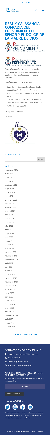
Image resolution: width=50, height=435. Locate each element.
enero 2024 (9, 196)
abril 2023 (9, 215)
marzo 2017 (9, 323)
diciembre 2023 (11, 200)
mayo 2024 (9, 189)
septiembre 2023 (11, 207)
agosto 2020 (10, 289)
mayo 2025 (9, 174)
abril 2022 (9, 237)
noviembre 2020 (11, 282)
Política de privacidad (22, 431)
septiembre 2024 (11, 185)
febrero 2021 (10, 274)
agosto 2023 (10, 211)
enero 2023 (9, 219)
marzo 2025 (10, 177)
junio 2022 (9, 230)
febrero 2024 (10, 192)
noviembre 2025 (11, 170)
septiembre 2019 (11, 315)
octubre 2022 (10, 222)
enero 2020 (9, 308)
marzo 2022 (9, 241)
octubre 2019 (10, 312)
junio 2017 (9, 319)
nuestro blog (31, 334)
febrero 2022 (10, 245)
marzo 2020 (10, 300)
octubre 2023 (10, 204)
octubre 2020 (10, 286)
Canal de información (14, 394)
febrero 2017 (10, 327)
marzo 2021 (9, 271)
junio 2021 (9, 263)
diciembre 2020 (11, 278)
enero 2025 (9, 181)
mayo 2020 (9, 293)
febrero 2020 (10, 304)
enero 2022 (9, 248)
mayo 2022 (9, 233)
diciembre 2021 (11, 252)
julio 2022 (9, 226)
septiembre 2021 (11, 260)
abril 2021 (8, 267)
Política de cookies (37, 431)
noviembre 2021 (11, 256)
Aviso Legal (11, 431)
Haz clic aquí (25, 386)
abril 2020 (9, 297)
